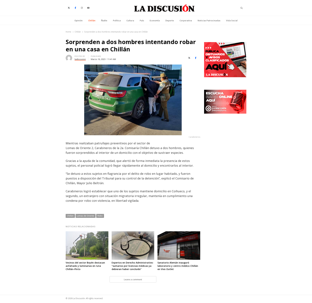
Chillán (91, 20)
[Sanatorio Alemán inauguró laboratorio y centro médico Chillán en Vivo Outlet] (178, 233)
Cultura (130, 20)
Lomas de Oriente (85, 215)
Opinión (78, 20)
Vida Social (232, 20)
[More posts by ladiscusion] (69, 56)
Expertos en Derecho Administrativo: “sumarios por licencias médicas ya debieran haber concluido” (132, 266)
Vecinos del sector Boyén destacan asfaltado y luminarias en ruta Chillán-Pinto (85, 266)
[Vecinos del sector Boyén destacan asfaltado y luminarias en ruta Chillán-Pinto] (87, 233)
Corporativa (186, 20)
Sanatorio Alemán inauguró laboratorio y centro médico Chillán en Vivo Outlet (177, 266)
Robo (100, 215)
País (142, 20)
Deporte (169, 20)
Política (117, 20)
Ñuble (104, 20)
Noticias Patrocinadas (209, 20)
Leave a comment (133, 279)
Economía (155, 20)
